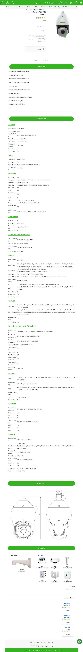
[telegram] (52, 643)
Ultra (28, 7)
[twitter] (38, 643)
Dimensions (41, 483)
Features (41, 66)
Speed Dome (19, 7)
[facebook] (41, 643)
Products (8, 7)
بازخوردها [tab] (36, 61)
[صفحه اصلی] (76, 7)
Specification (41, 119)
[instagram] (49, 643)
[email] (31, 643)
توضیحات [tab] (46, 61)
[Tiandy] (44, 21)
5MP (36, 7)
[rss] (34, 643)
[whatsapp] (45, 643)
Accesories (42, 548)
